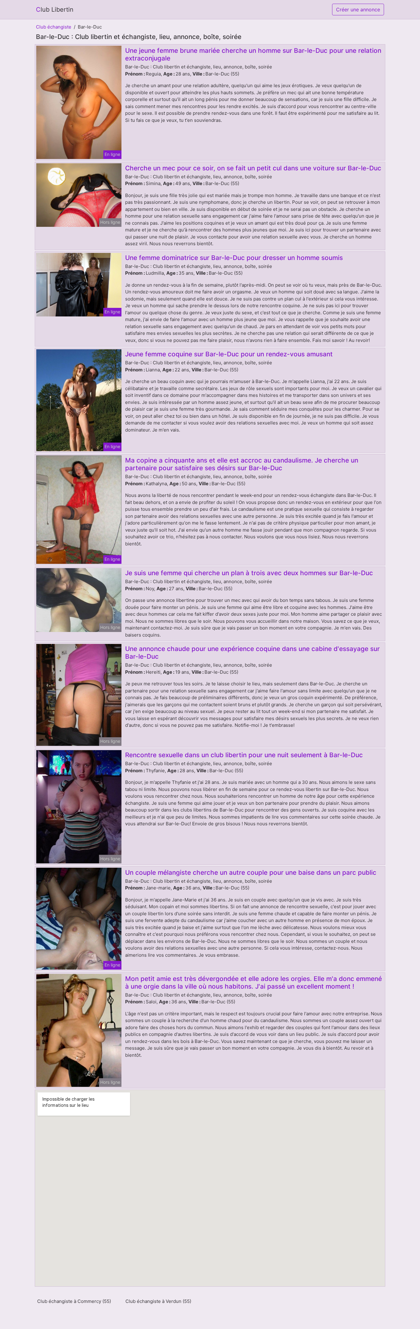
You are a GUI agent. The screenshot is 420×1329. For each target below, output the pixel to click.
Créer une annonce (358, 9)
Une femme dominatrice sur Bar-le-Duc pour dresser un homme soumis (234, 258)
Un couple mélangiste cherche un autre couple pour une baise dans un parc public (250, 872)
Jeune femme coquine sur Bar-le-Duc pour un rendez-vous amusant (229, 354)
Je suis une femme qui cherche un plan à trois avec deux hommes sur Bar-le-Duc (249, 573)
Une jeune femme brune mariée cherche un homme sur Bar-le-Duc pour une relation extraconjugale (253, 54)
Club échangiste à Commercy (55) (74, 1301)
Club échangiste (53, 27)
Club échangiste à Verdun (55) (158, 1301)
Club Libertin (54, 9)
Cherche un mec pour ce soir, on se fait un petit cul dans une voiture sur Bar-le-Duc (253, 168)
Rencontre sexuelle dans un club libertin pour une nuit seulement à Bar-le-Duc (244, 755)
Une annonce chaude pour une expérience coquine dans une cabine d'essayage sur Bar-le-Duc (252, 652)
